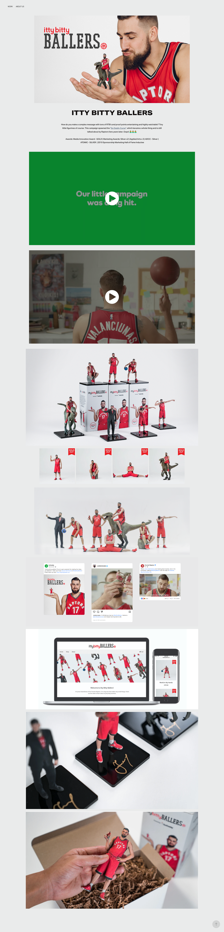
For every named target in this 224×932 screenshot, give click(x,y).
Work (10, 6)
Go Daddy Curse (118, 128)
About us (20, 6)
